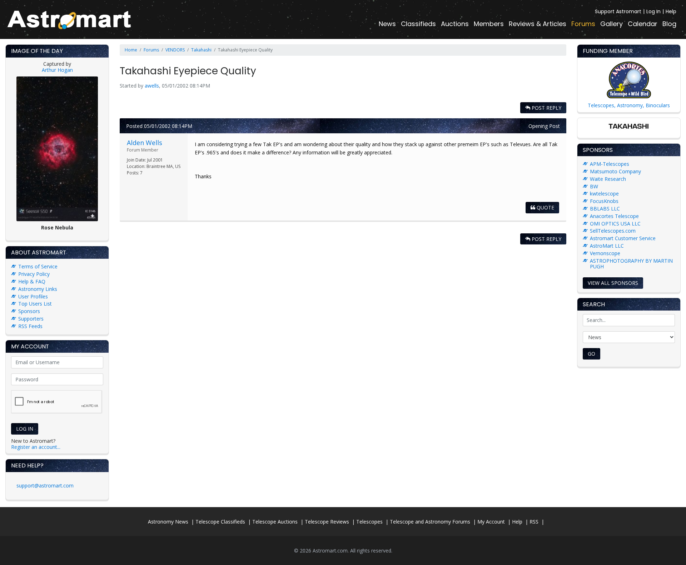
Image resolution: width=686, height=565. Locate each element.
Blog (669, 23)
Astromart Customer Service (623, 238)
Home (131, 50)
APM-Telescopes (609, 163)
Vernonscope (605, 253)
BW (594, 186)
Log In (653, 11)
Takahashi (201, 50)
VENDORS (175, 50)
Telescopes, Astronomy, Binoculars (629, 105)
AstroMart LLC (607, 245)
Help (671, 11)
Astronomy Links (37, 289)
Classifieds (418, 23)
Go (591, 353)
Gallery (611, 23)
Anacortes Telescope (614, 216)
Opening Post (544, 126)
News (387, 23)
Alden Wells (144, 142)
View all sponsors (613, 282)
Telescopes (369, 521)
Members (489, 23)
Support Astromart (618, 11)
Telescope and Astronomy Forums (430, 521)
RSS (534, 521)
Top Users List (35, 303)
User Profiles (33, 296)
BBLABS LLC (605, 208)
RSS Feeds (30, 326)
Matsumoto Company (615, 171)
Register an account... (35, 446)
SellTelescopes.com (613, 230)
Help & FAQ (31, 281)
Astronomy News (168, 521)
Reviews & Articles (537, 23)
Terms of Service (38, 266)
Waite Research (608, 178)
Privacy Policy (34, 274)
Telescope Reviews (327, 521)
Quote (544, 207)
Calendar (642, 23)
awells (152, 85)
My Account (491, 521)
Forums (583, 23)
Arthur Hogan (57, 69)
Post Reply (545, 107)
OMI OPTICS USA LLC (615, 223)
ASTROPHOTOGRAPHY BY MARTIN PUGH (631, 263)
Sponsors (29, 311)
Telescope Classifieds (220, 521)
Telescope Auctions (275, 521)
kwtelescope (604, 193)
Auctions (455, 23)
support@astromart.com (45, 485)
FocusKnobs (604, 201)
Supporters (31, 318)
